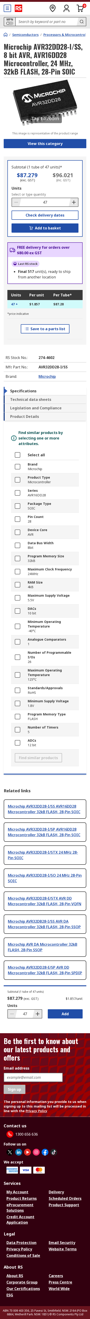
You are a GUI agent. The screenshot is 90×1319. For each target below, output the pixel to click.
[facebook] (45, 1152)
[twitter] (9, 1152)
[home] (5, 34)
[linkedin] (18, 1152)
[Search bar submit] (81, 21)
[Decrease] (16, 202)
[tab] (45, 391)
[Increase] (73, 202)
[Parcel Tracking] (53, 8)
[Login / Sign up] (66, 8)
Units (16, 188)
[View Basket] (80, 8)
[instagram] (36, 1152)
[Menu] (7, 8)
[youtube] (27, 1152)
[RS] (18, 8)
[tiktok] (53, 1152)
